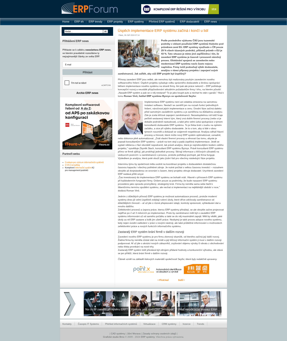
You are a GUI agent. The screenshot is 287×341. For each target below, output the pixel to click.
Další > (181, 280)
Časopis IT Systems (88, 324)
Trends (200, 324)
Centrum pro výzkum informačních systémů (84, 162)
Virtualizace (149, 324)
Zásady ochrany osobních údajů (159, 333)
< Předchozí (163, 280)
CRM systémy (169, 324)
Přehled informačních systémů (121, 324)
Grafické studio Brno (113, 337)
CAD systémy (118, 333)
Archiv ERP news (87, 93)
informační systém (83, 168)
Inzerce (187, 324)
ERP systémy (148, 337)
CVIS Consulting (72, 165)
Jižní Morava (134, 333)
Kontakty (67, 324)
